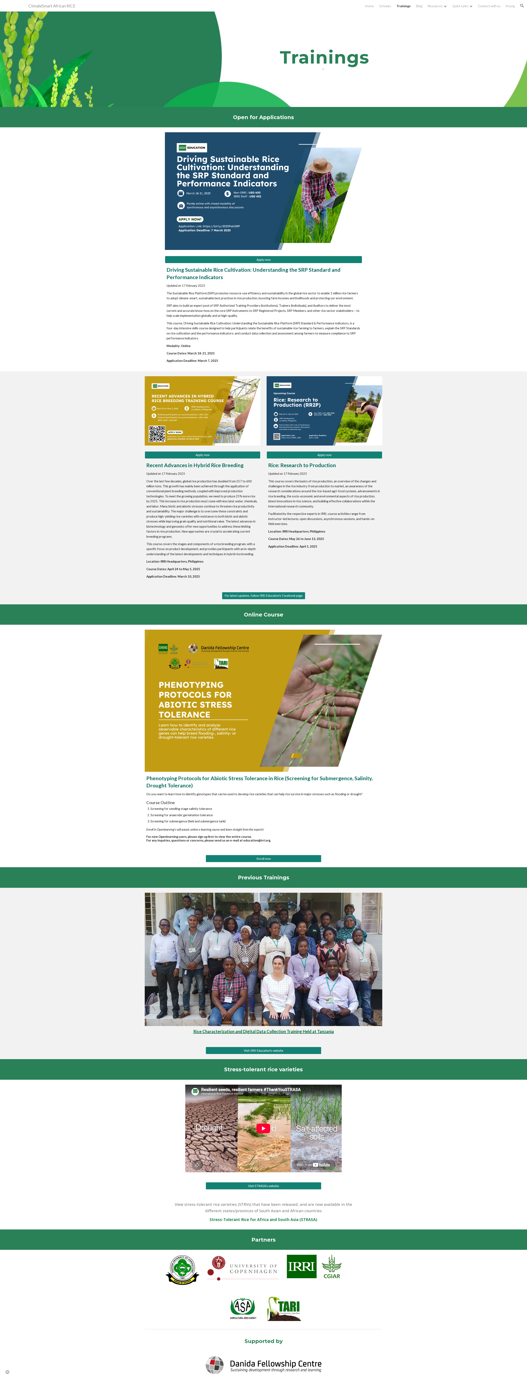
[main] (324, 57)
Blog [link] (419, 6)
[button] (522, 6)
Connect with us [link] (489, 6)
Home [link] (369, 6)
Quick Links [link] (460, 6)
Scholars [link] (385, 6)
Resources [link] (435, 6)
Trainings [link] (403, 6)
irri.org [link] (510, 6)
